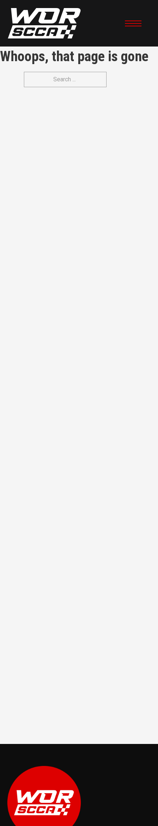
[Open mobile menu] (133, 23)
